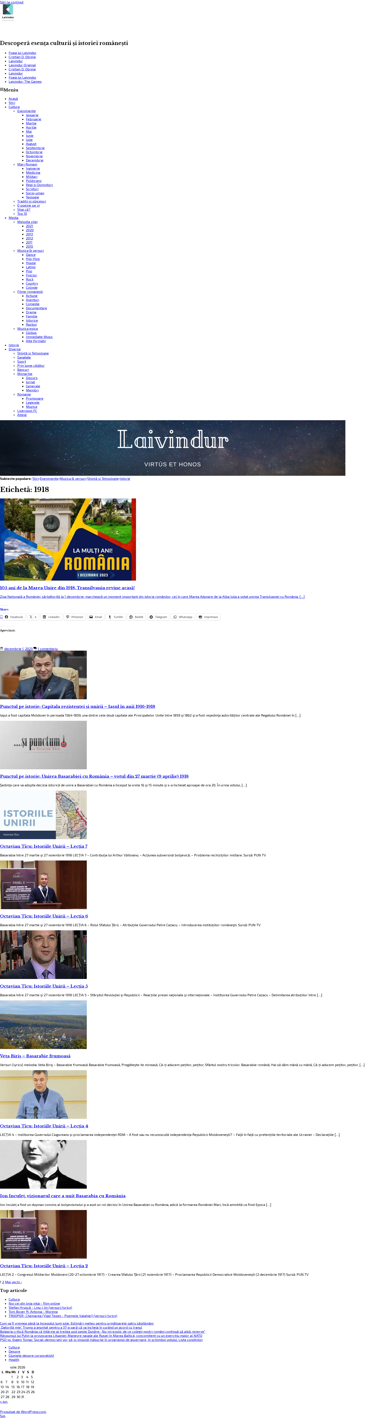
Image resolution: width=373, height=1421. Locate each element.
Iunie (29, 135)
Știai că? (23, 209)
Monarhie (24, 374)
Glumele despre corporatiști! (31, 1355)
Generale (33, 386)
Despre (14, 1351)
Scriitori (32, 189)
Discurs (32, 378)
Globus (31, 333)
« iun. (4, 1401)
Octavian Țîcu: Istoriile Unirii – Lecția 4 (44, 1126)
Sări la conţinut (12, 2)
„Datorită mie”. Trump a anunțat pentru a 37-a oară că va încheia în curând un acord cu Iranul (71, 1327)
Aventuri (32, 300)
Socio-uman (35, 193)
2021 (29, 226)
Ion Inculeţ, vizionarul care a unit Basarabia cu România (63, 1195)
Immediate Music (39, 337)
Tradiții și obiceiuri (31, 201)
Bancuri (23, 369)
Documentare (36, 308)
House (31, 263)
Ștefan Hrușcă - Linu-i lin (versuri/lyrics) (40, 1307)
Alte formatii (36, 341)
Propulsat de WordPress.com (23, 1412)
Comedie (33, 304)
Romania (24, 394)
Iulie (29, 139)
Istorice (32, 320)
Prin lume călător (31, 365)
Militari (31, 176)
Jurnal (30, 382)
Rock (29, 279)
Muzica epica (27, 328)
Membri (32, 390)
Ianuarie (32, 115)
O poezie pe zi (28, 205)
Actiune (32, 296)
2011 (29, 242)
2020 (30, 230)
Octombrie (34, 152)
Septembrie (35, 148)
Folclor (31, 275)
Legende (33, 402)
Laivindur (18, 31)
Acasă (13, 98)
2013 (29, 234)
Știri (12, 103)
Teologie (32, 197)
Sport (21, 361)
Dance (31, 254)
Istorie (14, 345)
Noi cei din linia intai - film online (34, 1303)
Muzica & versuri (30, 250)
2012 (29, 238)
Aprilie (31, 127)
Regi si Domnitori (39, 185)
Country (32, 283)
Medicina (33, 172)
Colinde (32, 287)
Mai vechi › (13, 1282)
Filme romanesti (30, 291)
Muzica (31, 406)
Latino (31, 267)
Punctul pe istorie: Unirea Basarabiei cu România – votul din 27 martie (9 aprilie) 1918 (94, 776)
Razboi (31, 324)
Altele (22, 415)
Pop (29, 271)
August (31, 144)
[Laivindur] (172, 474)
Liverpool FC (27, 411)
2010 (29, 246)
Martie (31, 123)
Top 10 (22, 213)
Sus (2, 1416)
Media (13, 218)
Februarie (33, 119)
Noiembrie (34, 156)
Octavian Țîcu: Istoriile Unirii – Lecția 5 (44, 986)
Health (14, 1359)
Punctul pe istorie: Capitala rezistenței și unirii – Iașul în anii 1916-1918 (77, 706)
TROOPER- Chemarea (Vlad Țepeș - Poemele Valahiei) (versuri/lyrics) (63, 1316)
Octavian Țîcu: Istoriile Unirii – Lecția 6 (44, 916)
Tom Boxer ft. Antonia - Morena (33, 1311)
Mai (29, 131)
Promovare (34, 398)
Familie (31, 316)
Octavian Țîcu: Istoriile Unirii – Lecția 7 (43, 846)
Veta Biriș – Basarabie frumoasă (35, 1056)
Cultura (14, 107)
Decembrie (34, 160)
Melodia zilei (27, 222)
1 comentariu (48, 649)
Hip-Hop (33, 259)
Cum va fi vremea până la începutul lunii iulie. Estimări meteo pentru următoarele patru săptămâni (76, 1323)
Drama (31, 312)
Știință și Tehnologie (33, 353)
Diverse (15, 349)
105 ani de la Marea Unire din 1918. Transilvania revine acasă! (67, 587)
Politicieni (33, 181)
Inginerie (33, 168)
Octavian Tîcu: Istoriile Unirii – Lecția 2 (44, 1265)
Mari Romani (27, 164)
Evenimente (26, 111)
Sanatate (24, 357)
